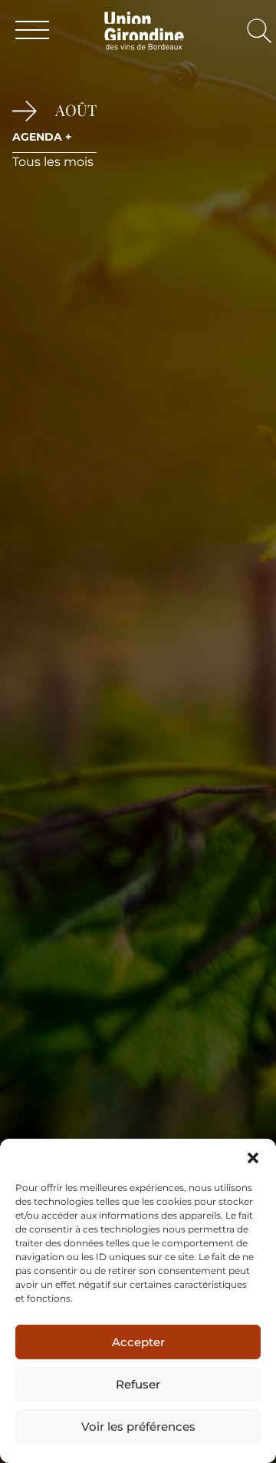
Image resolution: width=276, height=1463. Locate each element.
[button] (253, 1158)
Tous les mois (53, 161)
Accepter (138, 1342)
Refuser (138, 1384)
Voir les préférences (138, 1426)
